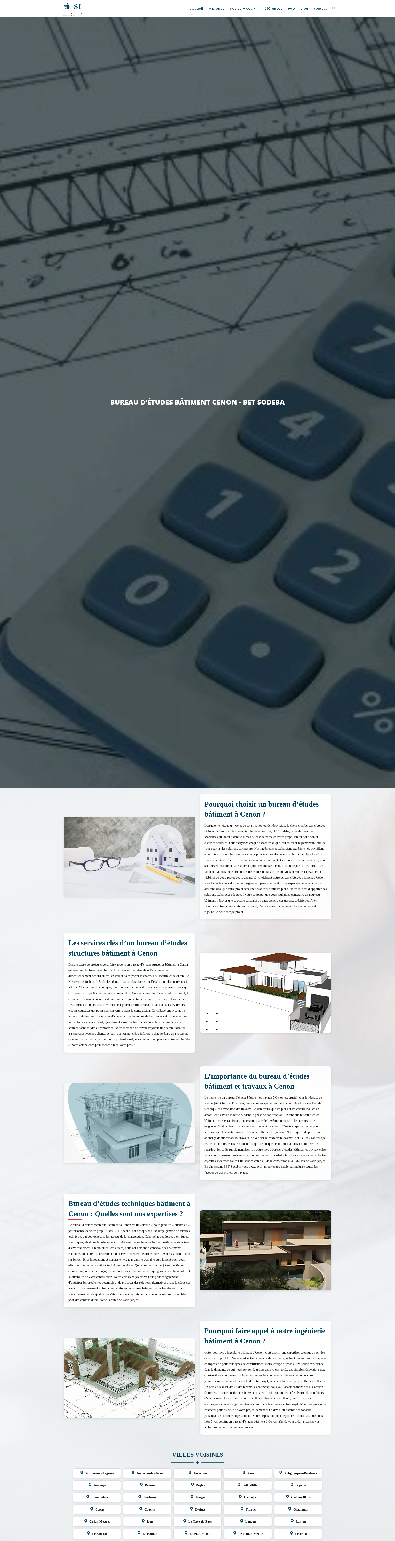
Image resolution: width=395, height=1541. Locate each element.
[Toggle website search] (334, 8)
